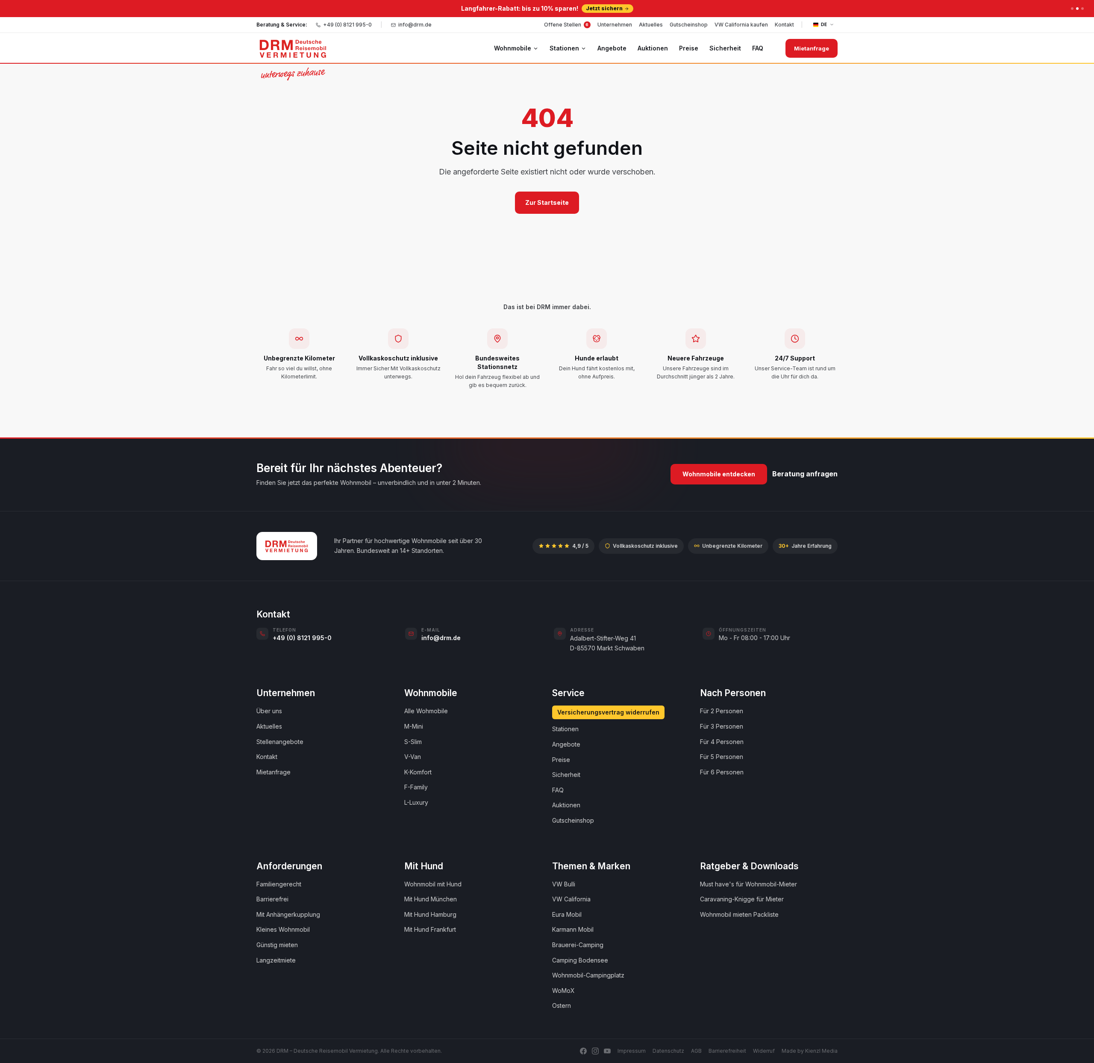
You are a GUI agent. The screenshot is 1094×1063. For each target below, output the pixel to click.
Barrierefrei (272, 899)
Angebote (611, 48)
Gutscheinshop (689, 24)
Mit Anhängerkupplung (288, 914)
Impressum (632, 1051)
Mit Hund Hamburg (430, 914)
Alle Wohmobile (426, 711)
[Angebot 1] (1072, 8)
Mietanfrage (811, 48)
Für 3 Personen (721, 726)
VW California (571, 899)
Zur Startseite (547, 202)
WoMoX (563, 990)
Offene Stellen (566, 24)
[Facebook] (583, 1051)
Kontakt (784, 24)
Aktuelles (651, 24)
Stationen (564, 48)
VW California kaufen (741, 24)
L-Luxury (416, 802)
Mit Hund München (430, 899)
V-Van (412, 756)
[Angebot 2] (1077, 8)
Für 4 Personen (722, 741)
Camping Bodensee (580, 960)
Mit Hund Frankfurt (430, 929)
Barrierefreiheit (727, 1051)
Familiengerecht (278, 884)
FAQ (757, 48)
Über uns (269, 711)
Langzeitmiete (276, 960)
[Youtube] (607, 1051)
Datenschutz (668, 1051)
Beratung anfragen (805, 473)
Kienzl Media (821, 1051)
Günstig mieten (277, 944)
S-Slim (413, 741)
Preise (688, 48)
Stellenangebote (279, 741)
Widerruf (764, 1051)
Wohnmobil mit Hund (433, 884)
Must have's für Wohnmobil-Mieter (748, 884)
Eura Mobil (567, 914)
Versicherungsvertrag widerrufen (608, 712)
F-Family (416, 787)
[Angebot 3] (1082, 8)
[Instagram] (595, 1051)
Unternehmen (614, 24)
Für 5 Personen (721, 756)
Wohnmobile (512, 48)
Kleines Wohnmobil (283, 929)
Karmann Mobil (573, 929)
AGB (696, 1051)
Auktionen (653, 48)
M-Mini (413, 726)
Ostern (561, 1005)
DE (824, 24)
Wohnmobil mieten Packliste (739, 914)
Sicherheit (725, 48)
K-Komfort (418, 772)
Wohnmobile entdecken (718, 474)
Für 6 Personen (722, 772)
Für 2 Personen (721, 711)
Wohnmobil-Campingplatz (588, 975)
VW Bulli (563, 884)
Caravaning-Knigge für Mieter (742, 899)
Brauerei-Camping (577, 944)
